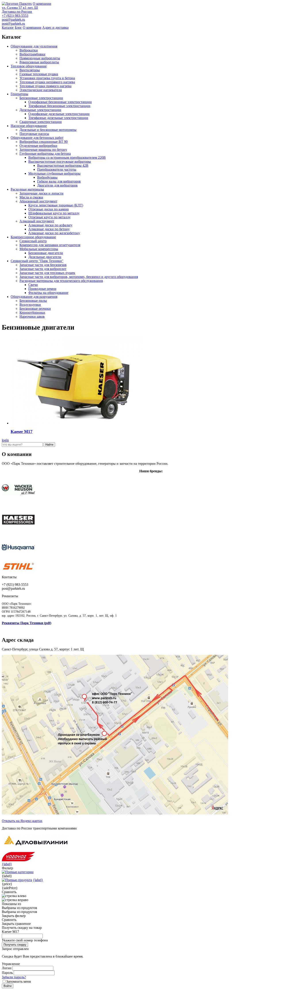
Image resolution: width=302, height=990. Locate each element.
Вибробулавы (47, 177)
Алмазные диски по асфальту (50, 225)
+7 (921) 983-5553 (15, 15)
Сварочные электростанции (40, 122)
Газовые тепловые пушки (38, 74)
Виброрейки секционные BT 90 (43, 142)
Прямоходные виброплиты (39, 58)
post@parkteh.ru (13, 19)
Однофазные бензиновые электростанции (60, 102)
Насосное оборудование (29, 126)
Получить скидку (15, 944)
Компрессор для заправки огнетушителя (49, 245)
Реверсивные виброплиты (39, 62)
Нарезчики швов (32, 316)
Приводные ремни (42, 289)
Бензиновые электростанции (41, 98)
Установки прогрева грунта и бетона (47, 78)
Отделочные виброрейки (38, 145)
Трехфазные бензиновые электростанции (59, 106)
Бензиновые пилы (33, 300)
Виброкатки (28, 50)
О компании (42, 4)
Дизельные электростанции (40, 110)
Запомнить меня (18, 981)
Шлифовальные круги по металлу (54, 213)
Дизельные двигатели (44, 257)
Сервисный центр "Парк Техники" (37, 261)
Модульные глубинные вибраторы (54, 173)
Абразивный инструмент (38, 201)
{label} (7, 864)
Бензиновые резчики (35, 308)
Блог (18, 27)
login (5, 440)
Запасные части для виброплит (42, 269)
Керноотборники (32, 312)
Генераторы (19, 94)
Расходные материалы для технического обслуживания (61, 281)
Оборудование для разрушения (34, 297)
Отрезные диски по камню (48, 209)
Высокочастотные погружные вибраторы (59, 161)
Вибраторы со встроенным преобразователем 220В (67, 157)
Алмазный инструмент (36, 221)
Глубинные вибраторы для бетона (45, 153)
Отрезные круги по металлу (49, 217)
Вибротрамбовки (32, 54)
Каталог (8, 27)
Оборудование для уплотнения (34, 46)
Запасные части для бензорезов (43, 265)
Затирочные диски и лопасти (41, 193)
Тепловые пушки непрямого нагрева (47, 82)
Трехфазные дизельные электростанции (58, 118)
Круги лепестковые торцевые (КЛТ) (55, 205)
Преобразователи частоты (56, 169)
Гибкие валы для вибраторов (59, 181)
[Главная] (17, 4)
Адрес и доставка (55, 27)
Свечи (33, 285)
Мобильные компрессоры (38, 249)
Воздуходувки (30, 304)
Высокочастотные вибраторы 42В (62, 165)
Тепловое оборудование (29, 66)
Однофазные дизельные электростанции (59, 114)
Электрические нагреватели (40, 90)
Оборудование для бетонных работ (37, 138)
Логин (6, 968)
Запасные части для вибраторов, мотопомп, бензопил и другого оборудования (78, 277)
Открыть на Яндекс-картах (22, 821)
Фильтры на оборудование (48, 293)
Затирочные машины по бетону (43, 149)
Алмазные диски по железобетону (54, 233)
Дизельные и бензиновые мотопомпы (47, 130)
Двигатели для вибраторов (57, 185)
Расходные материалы (27, 189)
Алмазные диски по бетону (49, 229)
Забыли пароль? (14, 977)
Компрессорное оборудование (33, 237)
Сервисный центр (33, 241)
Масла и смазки (31, 197)
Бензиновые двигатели (45, 253)
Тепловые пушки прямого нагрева (45, 86)
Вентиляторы (29, 70)
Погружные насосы (34, 134)
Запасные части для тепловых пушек (47, 273)
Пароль (7, 973)
